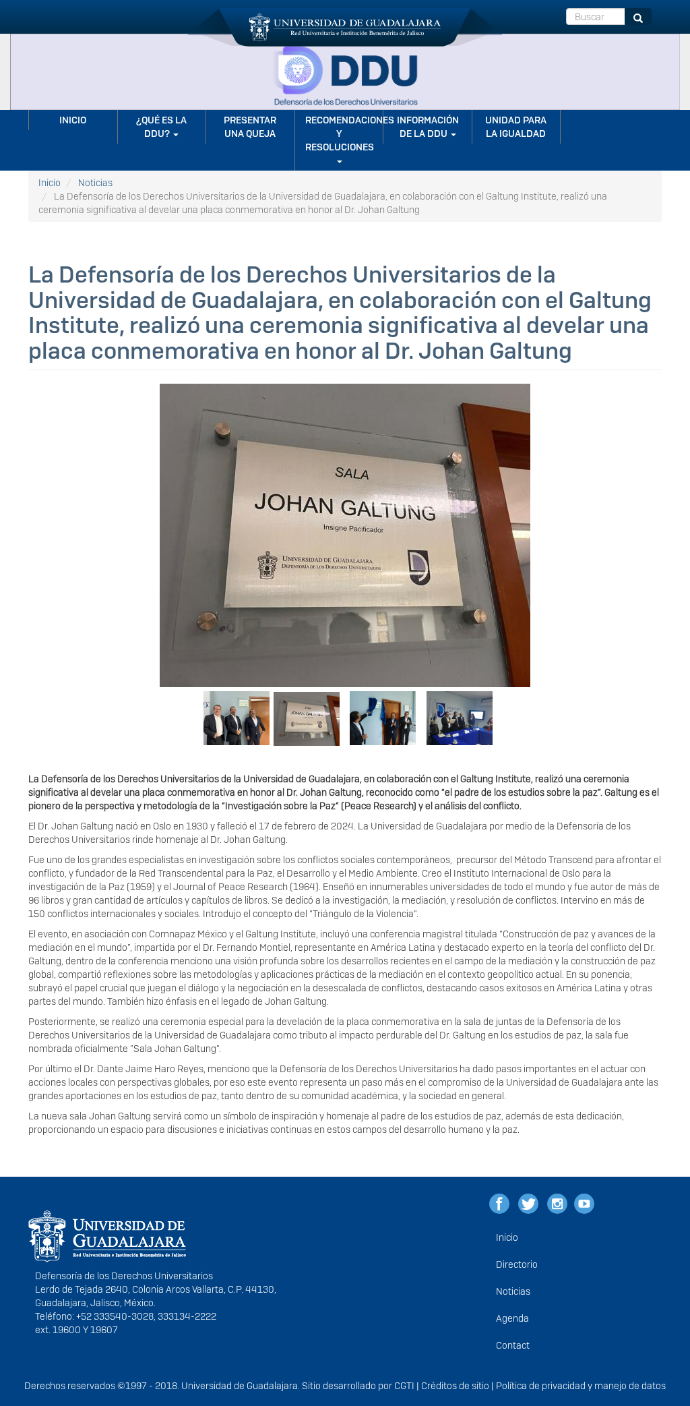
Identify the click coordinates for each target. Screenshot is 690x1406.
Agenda (512, 1318)
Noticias (95, 183)
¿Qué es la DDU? (161, 127)
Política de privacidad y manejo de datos (581, 1386)
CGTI (404, 1386)
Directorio (517, 1264)
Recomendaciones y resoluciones (344, 133)
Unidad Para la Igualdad (515, 127)
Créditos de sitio (455, 1386)
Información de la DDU (428, 127)
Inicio (72, 120)
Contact (513, 1345)
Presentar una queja (250, 127)
